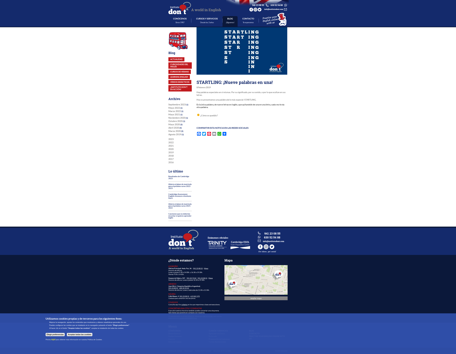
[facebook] (260, 248)
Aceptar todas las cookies (79, 334)
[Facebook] (251, 9)
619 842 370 (195, 296)
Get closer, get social (267, 251)
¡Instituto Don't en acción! (179, 88)
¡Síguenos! (230, 22)
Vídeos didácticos (179, 82)
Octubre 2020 (175, 121)
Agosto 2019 (174, 134)
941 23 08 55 (198, 268)
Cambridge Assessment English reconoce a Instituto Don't (179, 196)
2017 (171, 159)
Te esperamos (248, 22)
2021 (171, 145)
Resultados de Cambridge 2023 (178, 177)
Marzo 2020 (174, 131)
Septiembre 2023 (177, 104)
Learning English (179, 77)
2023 (171, 139)
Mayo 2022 (174, 108)
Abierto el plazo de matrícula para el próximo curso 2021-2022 (180, 206)
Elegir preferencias (55, 334)
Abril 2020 (173, 127)
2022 (171, 142)
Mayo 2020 (174, 124)
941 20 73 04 (191, 278)
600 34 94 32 (184, 288)
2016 (171, 162)
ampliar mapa (255, 298)
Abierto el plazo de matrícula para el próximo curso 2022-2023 (180, 186)
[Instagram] (255, 9)
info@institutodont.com (273, 9)
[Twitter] (259, 9)
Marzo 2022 (174, 111)
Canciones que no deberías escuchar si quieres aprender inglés (179, 216)
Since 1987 (180, 22)
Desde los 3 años (207, 22)
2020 (171, 149)
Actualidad (176, 59)
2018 (171, 155)
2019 (171, 152)
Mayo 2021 (174, 114)
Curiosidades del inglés (179, 65)
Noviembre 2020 (176, 117)
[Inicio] (179, 13)
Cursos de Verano (179, 72)
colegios (184, 305)
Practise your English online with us (270, 20)
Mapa (206, 268)
